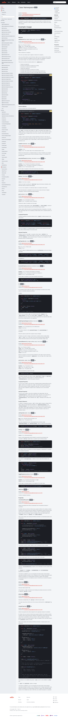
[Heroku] (43, 715)
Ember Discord (47, 706)
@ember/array (4, 28)
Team (19, 697)
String (3, 190)
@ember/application (5, 24)
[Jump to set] (35, 360)
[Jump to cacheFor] (35, 143)
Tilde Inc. (19, 709)
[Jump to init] (24, 284)
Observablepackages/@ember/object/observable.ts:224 (34, 324)
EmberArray (4, 141)
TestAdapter (4, 192)
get (55, 24)
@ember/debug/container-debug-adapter (8, 40)
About (28, 2)
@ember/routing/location (6, 79)
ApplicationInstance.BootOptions (8, 115)
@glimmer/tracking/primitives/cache (8, 104)
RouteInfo (3, 182)
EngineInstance (4, 151)
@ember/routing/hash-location (7, 75)
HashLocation (4, 157)
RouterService (4, 186)
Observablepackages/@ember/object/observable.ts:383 (34, 477)
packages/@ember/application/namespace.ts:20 (31, 14)
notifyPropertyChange (58, 31)
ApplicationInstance (5, 114)
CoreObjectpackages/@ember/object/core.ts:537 (33, 179)
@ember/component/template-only (8, 36)
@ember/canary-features (6, 32)
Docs (9, 2)
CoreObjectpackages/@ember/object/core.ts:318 (33, 287)
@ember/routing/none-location (7, 81)
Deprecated (57, 12)
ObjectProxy (4, 170)
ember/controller (5, 106)
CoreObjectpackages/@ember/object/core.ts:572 (33, 433)
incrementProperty (57, 27)
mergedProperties (57, 51)
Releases (14, 2)
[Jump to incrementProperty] (44, 266)
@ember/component (5, 34)
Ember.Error (4, 131)
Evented (3, 155)
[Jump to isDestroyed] (28, 582)
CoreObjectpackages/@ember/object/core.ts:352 (33, 503)
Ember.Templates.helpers (6, 135)
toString (55, 38)
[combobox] (8, 16)
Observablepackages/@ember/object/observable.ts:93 (34, 197)
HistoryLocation (5, 161)
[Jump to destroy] (32, 176)
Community (23, 2)
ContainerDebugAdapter (6, 123)
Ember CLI (4, 14)
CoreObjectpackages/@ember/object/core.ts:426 (33, 609)
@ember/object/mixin (6, 58)
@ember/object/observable (7, 60)
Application (4, 112)
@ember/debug (4, 38)
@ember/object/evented (6, 56)
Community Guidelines (31, 702)
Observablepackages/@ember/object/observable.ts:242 (34, 42)
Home (2, 7)
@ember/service (5, 90)
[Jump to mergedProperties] (31, 606)
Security (19, 699)
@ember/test (4, 96)
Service (3, 188)
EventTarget (4, 153)
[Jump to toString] (29, 429)
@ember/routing (5, 71)
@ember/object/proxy (6, 65)
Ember (3, 10)
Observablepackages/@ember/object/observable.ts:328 (34, 344)
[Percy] (51, 715)
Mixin (3, 163)
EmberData (4, 12)
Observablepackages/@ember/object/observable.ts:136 (34, 244)
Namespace (4, 167)
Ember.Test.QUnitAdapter (6, 139)
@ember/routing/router (6, 85)
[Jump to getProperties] (34, 241)
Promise (3, 174)
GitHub (55, 698)
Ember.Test (4, 137)
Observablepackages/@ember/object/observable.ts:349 (34, 269)
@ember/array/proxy (5, 30)
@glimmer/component (6, 100)
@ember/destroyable (5, 44)
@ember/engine (4, 46)
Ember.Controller (5, 129)
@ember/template (5, 94)
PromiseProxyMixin (5, 176)
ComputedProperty (5, 121)
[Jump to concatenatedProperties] (33, 500)
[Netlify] (38, 715)
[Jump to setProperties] (35, 413)
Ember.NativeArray (5, 133)
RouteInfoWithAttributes (6, 184)
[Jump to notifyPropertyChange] (42, 321)
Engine (3, 149)
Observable (4, 172)
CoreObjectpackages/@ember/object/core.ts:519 (33, 597)
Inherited (56, 8)
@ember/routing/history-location (8, 77)
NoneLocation (4, 169)
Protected (57, 10)
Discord (55, 700)
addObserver (56, 16)
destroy (55, 22)
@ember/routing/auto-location (7, 73)
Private (56, 11)
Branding (19, 702)
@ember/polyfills (5, 67)
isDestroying (56, 50)
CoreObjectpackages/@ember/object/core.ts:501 (33, 585)
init (54, 29)
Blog (18, 2)
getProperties (56, 25)
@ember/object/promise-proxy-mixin (7, 63)
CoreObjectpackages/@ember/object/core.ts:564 (33, 492)
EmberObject (4, 145)
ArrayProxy (4, 117)
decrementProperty (58, 20)
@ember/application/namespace (7, 26)
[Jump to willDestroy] (27, 489)
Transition (3, 194)
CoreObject (4, 125)
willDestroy (56, 42)
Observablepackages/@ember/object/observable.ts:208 (34, 416)
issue (31, 706)
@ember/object (4, 52)
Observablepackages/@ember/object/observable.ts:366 (34, 161)
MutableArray (4, 165)
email (25, 706)
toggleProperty (57, 40)
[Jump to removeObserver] (46, 341)
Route (3, 180)
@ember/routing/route (6, 83)
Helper (3, 159)
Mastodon (56, 702)
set (55, 34)
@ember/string (4, 92)
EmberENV (4, 143)
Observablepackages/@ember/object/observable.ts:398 (34, 147)
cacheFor (56, 18)
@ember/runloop (5, 88)
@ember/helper (4, 50)
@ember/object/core (5, 54)
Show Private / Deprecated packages (6, 20)
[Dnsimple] (55, 715)
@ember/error (4, 48)
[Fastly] (47, 715)
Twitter (55, 697)
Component (4, 119)
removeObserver (57, 33)
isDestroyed (56, 48)
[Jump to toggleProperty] (38, 474)
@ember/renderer (5, 69)
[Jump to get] (32, 194)
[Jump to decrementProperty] (45, 158)
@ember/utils (4, 98)
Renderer (3, 178)
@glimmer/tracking (5, 102)
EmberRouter (4, 147)
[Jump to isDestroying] (28, 594)
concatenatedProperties (58, 46)
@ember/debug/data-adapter (7, 42)
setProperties (56, 36)
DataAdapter (4, 127)
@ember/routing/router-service (7, 86)
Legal (28, 699)
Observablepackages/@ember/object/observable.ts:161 (34, 363)
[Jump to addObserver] (45, 39)
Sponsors (28, 697)
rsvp (2, 108)
